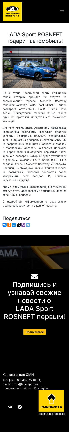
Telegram (17, 407)
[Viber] (23, 225)
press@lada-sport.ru (25, 384)
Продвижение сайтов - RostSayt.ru (26, 388)
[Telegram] (28, 225)
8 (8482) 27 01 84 (28, 380)
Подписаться (35, 332)
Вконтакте (7, 407)
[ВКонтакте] (5, 225)
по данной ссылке (44, 205)
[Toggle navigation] (61, 12)
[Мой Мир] (14, 225)
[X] (19, 225)
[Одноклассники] (9, 225)
